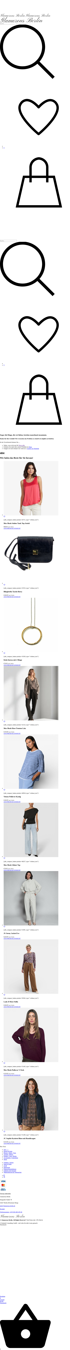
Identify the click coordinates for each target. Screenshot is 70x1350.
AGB (5, 1166)
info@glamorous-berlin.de (7, 1206)
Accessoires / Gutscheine (11, 1158)
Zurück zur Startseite (33, 448)
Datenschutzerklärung (10, 1169)
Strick (5, 1159)
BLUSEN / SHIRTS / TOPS (12, 228)
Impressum (7, 1167)
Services (6, 9)
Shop (30, 447)
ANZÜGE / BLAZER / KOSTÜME (14, 229)
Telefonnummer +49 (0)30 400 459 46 (11, 1212)
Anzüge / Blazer (8, 1154)
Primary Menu (4, 5)
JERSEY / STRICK (9, 234)
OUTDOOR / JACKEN (11, 236)
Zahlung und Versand (10, 1170)
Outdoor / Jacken (8, 1162)
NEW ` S (6, 224)
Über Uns (6, 8)
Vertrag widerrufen (5, 1193)
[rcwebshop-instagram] (4, 1177)
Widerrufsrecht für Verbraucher (13, 1172)
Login (5, 11)
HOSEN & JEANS (9, 226)
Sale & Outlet (7, 1164)
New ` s (6, 1149)
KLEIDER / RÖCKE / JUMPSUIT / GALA (17, 231)
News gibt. (22, 445)
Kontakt (2, 1209)
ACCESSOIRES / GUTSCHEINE (14, 232)
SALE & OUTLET (9, 237)
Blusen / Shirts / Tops (10, 1153)
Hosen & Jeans (8, 1151)
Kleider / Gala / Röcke (10, 1156)
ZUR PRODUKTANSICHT (12, 528)
